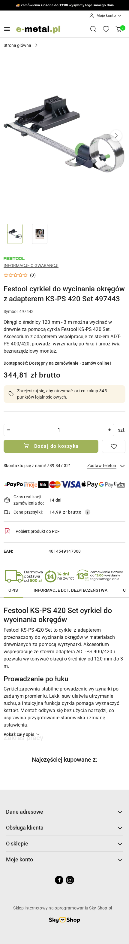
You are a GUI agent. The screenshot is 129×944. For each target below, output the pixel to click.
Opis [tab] (13, 590)
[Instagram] (70, 880)
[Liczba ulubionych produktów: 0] (106, 29)
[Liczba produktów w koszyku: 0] (118, 29)
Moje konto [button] (19, 859)
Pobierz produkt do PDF (38, 531)
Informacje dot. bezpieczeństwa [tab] (70, 590)
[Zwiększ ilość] (109, 430)
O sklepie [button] (17, 843)
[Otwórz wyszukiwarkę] (93, 29)
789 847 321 (81, 5)
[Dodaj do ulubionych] (113, 446)
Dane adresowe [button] (24, 812)
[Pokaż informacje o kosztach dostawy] (87, 512)
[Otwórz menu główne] (7, 29)
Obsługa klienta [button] (25, 827)
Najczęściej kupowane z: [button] (64, 759)
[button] (116, 135)
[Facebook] (59, 880)
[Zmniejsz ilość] (8, 430)
